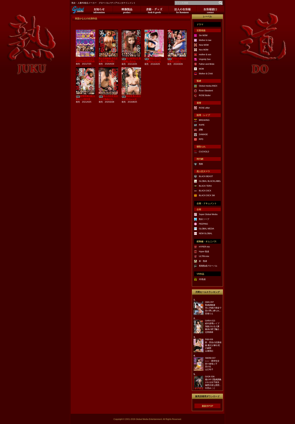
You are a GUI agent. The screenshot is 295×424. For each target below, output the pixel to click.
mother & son (205, 54)
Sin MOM (203, 35)
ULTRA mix (204, 256)
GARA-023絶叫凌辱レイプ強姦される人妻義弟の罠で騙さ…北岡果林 (213, 326)
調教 (201, 129)
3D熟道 (202, 279)
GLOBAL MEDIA (206, 229)
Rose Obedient (206, 90)
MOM (201, 69)
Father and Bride (206, 64)
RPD (201, 139)
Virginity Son (205, 59)
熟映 (201, 164)
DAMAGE (203, 134)
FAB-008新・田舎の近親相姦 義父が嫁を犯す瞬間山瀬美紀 (213, 345)
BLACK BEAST (206, 176)
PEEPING (203, 224)
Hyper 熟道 (204, 251)
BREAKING (204, 120)
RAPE (202, 125)
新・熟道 (203, 261)
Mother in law (205, 40)
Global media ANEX (208, 86)
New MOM (204, 45)
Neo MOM (203, 50)
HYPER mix (204, 247)
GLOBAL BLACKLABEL (210, 181)
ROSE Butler (205, 95)
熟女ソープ (204, 219)
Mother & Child (206, 73)
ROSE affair (204, 108)
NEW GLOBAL (205, 233)
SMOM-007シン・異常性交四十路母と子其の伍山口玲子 (212, 364)
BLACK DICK (205, 191)
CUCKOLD (204, 151)
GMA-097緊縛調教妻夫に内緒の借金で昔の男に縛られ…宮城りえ (213, 308)
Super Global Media (208, 214)
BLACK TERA (205, 186)
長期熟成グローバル (208, 266)
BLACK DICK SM (207, 195)
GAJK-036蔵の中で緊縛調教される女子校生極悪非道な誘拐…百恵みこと (213, 382)
